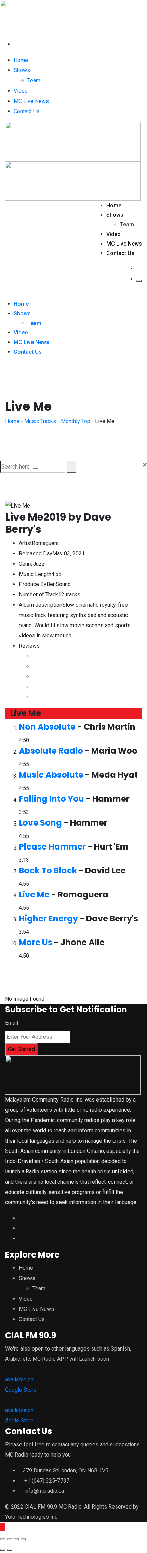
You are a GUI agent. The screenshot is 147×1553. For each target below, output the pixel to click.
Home (21, 60)
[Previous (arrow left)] (2, 1550)
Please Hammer (52, 846)
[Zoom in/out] (23, 1539)
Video (21, 91)
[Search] (16, 44)
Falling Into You (51, 798)
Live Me (34, 894)
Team (33, 80)
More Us (35, 942)
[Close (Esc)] (2, 1539)
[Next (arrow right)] (9, 1550)
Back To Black (48, 870)
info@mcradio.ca (44, 1491)
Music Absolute (51, 774)
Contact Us (27, 111)
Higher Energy (48, 918)
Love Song (40, 822)
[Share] (9, 1539)
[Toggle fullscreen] (16, 1539)
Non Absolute (47, 727)
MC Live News (31, 101)
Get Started (21, 1049)
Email (11, 1022)
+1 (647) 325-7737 (46, 1480)
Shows (22, 70)
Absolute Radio (51, 750)
